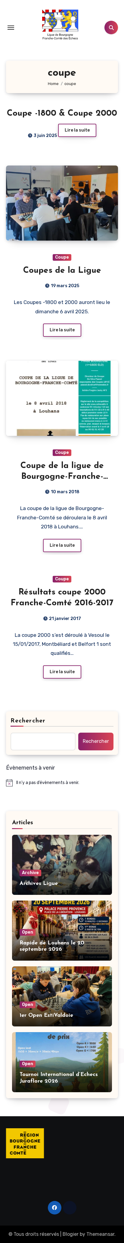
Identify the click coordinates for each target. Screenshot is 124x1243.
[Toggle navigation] (11, 27)
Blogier (71, 1234)
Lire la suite (77, 130)
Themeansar (100, 1234)
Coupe (62, 257)
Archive (30, 872)
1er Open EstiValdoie (46, 1015)
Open (27, 932)
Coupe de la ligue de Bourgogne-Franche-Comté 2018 (62, 477)
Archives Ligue (39, 883)
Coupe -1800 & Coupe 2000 (62, 113)
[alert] (62, 782)
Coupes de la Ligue (62, 270)
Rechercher (28, 721)
